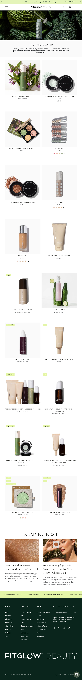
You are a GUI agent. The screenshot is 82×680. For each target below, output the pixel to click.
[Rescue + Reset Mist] (22, 340)
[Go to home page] (41, 7)
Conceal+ (59, 202)
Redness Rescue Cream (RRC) (22, 96)
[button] (64, 7)
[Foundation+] (22, 236)
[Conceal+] (59, 182)
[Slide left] (2, 2)
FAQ (22, 629)
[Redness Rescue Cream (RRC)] (22, 77)
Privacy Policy (42, 622)
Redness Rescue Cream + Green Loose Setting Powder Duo (23, 462)
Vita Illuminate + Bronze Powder (22, 202)
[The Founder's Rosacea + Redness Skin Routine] (22, 389)
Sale (6, 636)
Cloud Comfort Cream (23, 309)
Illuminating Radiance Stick (59, 512)
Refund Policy (41, 629)
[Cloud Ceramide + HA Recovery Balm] (59, 340)
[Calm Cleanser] (59, 290)
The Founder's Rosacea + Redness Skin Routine (22, 409)
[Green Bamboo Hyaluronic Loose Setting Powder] (59, 77)
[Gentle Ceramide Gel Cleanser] (59, 236)
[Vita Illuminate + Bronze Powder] (22, 182)
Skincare (8, 619)
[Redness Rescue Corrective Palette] (22, 129)
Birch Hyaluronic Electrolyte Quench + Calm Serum (59, 410)
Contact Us (25, 633)
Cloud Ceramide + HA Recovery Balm (59, 359)
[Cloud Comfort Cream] (22, 290)
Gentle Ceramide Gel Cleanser (59, 256)
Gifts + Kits (9, 626)
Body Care (9, 622)
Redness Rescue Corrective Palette (22, 148)
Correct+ (59, 148)
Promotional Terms (43, 612)
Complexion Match (27, 626)
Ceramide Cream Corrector (22, 512)
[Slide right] (80, 2)
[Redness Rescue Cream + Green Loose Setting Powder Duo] (22, 441)
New (7, 612)
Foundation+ (23, 256)
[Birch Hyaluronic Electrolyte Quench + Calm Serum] (59, 389)
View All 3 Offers (70, 2)
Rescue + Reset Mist (22, 359)
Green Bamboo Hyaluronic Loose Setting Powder (59, 97)
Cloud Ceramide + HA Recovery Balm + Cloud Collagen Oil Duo (59, 462)
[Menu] (6, 7)
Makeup (8, 615)
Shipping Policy (42, 626)
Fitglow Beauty (15, 674)
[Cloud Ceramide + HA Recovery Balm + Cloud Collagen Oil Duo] (59, 441)
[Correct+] (59, 129)
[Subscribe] (75, 612)
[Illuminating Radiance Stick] (59, 493)
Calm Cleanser (59, 309)
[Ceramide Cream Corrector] (22, 493)
